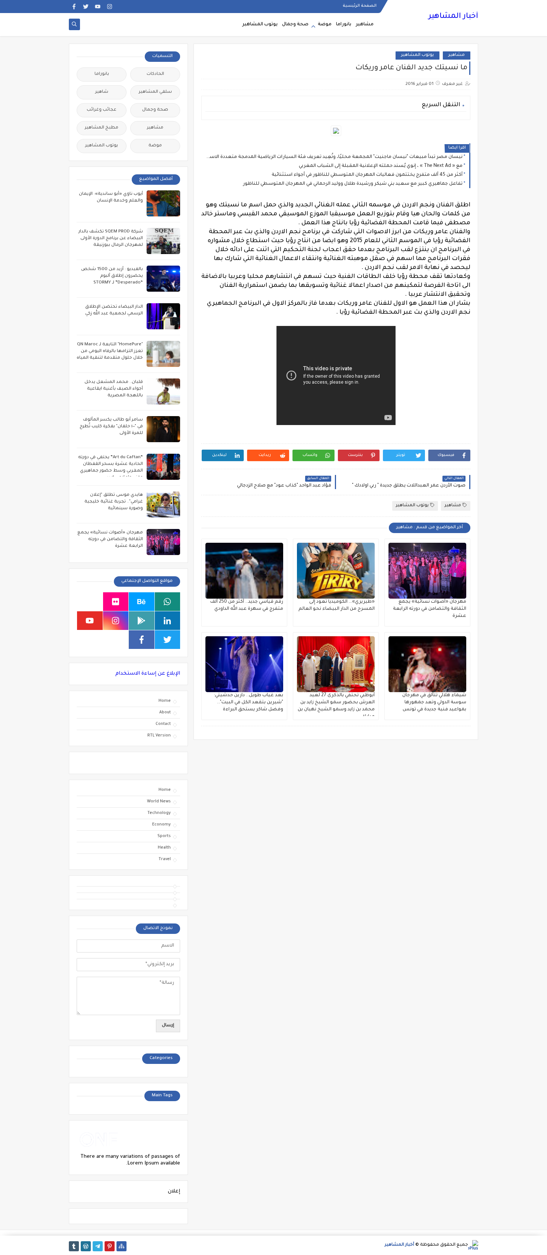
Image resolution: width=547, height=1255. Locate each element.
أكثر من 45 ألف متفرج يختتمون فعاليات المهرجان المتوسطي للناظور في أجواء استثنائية (367, 175)
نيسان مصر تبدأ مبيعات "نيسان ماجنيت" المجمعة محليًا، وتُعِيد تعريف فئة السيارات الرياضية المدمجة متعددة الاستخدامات (334, 157)
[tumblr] (74, 1246)
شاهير (101, 92)
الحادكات (155, 74)
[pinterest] (110, 1246)
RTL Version (159, 735)
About (165, 712)
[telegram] (98, 1246)
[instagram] (110, 6)
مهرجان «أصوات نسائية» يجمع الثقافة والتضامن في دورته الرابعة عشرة (429, 609)
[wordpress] (86, 1246)
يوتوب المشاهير (260, 24)
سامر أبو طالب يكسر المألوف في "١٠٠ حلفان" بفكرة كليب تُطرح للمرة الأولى (111, 427)
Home (165, 701)
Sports (164, 836)
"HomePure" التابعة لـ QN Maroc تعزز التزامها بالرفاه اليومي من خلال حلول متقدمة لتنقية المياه (110, 351)
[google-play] (141, 620)
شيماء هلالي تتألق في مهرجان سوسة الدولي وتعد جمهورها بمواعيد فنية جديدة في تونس (434, 702)
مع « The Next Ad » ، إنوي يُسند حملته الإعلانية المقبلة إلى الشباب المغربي (381, 166)
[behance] (141, 601)
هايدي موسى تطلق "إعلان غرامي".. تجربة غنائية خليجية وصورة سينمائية (113, 502)
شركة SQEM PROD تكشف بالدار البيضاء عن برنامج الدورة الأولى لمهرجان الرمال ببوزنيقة (111, 238)
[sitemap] (121, 1246)
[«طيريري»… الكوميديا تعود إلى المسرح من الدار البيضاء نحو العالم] (336, 571)
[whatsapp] (167, 601)
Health (164, 848)
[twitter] (86, 6)
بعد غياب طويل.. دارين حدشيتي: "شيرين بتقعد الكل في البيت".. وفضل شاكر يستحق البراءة (248, 702)
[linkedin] (167, 620)
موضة (325, 24)
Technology (159, 813)
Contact (163, 724)
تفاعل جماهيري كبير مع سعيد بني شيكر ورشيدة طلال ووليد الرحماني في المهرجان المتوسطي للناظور (353, 184)
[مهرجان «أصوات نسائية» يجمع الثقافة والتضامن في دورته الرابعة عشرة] (427, 571)
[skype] (90, 601)
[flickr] (116, 601)
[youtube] (98, 6)
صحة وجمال (295, 24)
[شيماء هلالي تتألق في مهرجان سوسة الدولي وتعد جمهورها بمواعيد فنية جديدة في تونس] (427, 664)
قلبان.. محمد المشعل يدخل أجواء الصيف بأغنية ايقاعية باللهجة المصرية (113, 389)
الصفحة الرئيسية (360, 6)
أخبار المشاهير (453, 17)
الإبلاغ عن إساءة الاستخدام (147, 673)
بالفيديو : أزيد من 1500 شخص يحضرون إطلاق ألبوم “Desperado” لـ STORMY (112, 276)
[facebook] (74, 6)
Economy (161, 825)
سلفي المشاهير (155, 92)
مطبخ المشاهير (101, 128)
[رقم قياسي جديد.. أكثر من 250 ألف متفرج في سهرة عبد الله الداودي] (244, 571)
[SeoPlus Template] (473, 1245)
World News (159, 801)
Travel (165, 859)
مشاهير (365, 24)
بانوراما (343, 24)
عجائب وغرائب (101, 110)
